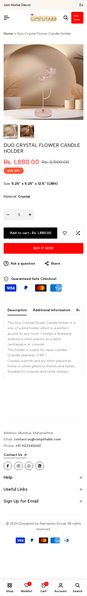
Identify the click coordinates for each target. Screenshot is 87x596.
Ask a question (22, 263)
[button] (64, 233)
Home (8, 34)
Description (17, 310)
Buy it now (43, 248)
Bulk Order (77, 17)
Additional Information (51, 310)
